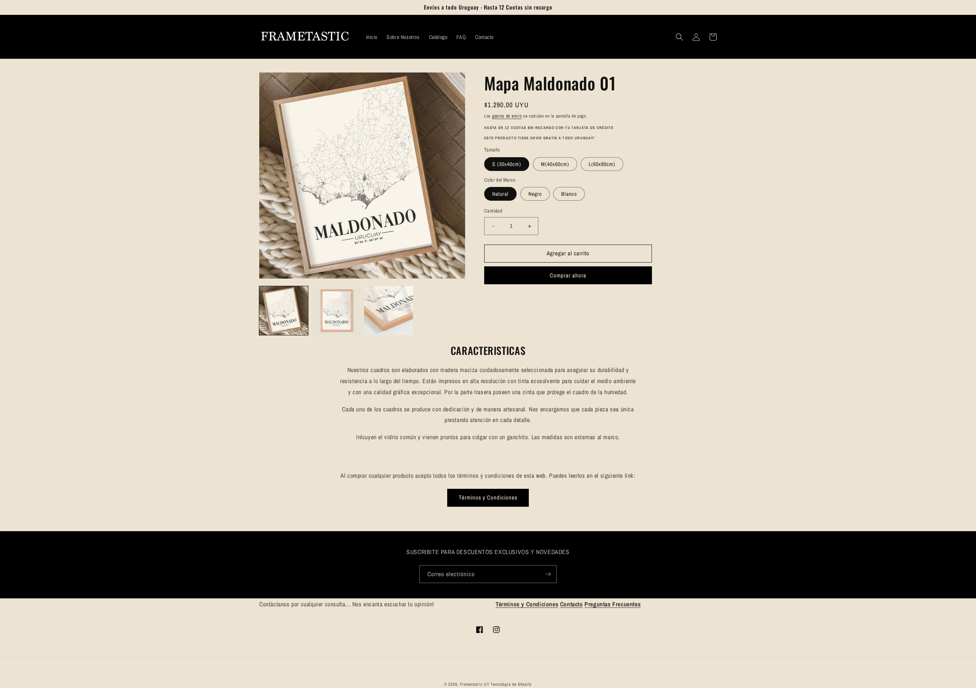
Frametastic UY (475, 684)
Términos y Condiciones (488, 497)
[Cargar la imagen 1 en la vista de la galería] (283, 310)
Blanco (569, 194)
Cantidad (493, 211)
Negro (535, 194)
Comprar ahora (568, 275)
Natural (500, 194)
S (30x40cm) (506, 164)
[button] (679, 37)
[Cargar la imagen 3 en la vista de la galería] (388, 310)
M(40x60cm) (555, 164)
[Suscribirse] (547, 574)
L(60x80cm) (602, 164)
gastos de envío (507, 116)
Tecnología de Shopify (511, 684)
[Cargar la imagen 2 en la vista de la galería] (336, 310)
